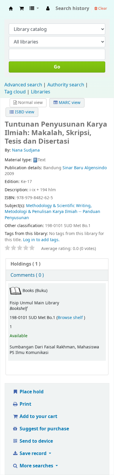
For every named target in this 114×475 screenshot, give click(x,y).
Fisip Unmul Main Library (11, 8)
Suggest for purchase (43, 428)
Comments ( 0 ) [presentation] (27, 275)
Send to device (35, 441)
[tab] (57, 264)
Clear (102, 8)
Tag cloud (15, 91)
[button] (21, 8)
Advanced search (23, 84)
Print (24, 404)
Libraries (40, 91)
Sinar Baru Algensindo (85, 168)
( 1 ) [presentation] (25, 264)
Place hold (31, 391)
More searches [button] (36, 465)
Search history (72, 8)
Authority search (65, 84)
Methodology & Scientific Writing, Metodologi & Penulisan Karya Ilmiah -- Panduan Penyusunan (52, 212)
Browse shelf (71, 318)
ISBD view (24, 112)
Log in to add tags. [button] (41, 240)
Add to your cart (37, 416)
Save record (33, 453)
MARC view (69, 103)
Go (57, 67)
